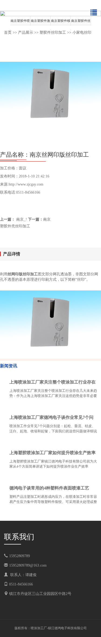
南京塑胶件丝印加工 (80, 22)
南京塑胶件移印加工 (60, 22)
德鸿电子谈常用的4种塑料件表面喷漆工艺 (49, 488)
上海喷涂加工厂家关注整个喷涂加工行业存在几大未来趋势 (52, 383)
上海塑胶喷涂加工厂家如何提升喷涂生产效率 (52, 452)
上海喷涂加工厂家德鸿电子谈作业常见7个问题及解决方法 (51, 418)
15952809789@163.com (28, 565)
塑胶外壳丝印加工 (15, 226)
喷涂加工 (37, 628)
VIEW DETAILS (78, 406)
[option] (50, 13)
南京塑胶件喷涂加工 (20, 22)
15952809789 (23, 556)
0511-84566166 (21, 584)
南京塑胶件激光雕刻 (40, 22)
